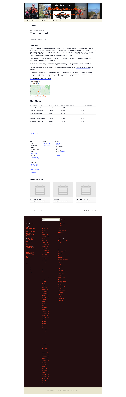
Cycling (59, 264)
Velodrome (60, 300)
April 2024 (44, 238)
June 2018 (44, 281)
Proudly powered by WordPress (52, 390)
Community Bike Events (63, 259)
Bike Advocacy (61, 246)
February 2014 (45, 370)
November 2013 (45, 376)
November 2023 (45, 244)
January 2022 (45, 256)
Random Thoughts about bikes (62, 282)
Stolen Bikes (60, 292)
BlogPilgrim (60, 253)
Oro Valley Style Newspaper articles (62, 224)
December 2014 (45, 354)
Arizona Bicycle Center (63, 240)
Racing (59, 279)
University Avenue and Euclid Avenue (40, 78)
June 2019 (44, 268)
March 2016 (44, 329)
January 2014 (45, 372)
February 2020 (45, 262)
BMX (59, 255)
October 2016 (45, 315)
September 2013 (45, 380)
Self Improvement (61, 290)
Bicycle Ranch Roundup (35, 199)
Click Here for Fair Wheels (83, 67)
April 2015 (44, 346)
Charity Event (61, 257)
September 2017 (45, 297)
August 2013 (44, 382)
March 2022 (44, 254)
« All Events (33, 25)
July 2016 (44, 321)
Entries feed (28, 268)
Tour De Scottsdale (62, 230)
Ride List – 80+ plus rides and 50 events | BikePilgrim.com (30, 252)
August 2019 (44, 266)
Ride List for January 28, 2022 (29, 239)
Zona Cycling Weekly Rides (82, 199)
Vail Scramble (61, 232)
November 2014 (45, 356)
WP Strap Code (76, 390)
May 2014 (44, 366)
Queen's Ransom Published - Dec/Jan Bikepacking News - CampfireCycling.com (30, 235)
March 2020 (44, 260)
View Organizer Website (47, 146)
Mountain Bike (61, 273)
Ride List (60, 284)
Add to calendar (36, 133)
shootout (33, 165)
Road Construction (62, 286)
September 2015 (45, 341)
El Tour (59, 268)
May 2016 (44, 325)
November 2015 (45, 337)
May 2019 (44, 270)
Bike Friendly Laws (62, 248)
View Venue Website (58, 154)
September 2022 (45, 252)
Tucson (36, 165)
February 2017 (45, 307)
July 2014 (44, 364)
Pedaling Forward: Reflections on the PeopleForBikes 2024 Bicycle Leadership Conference (30, 228)
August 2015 (44, 342)
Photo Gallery (61, 275)
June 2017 (44, 299)
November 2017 (45, 293)
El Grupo (60, 266)
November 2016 (45, 313)
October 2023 (45, 246)
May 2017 (44, 301)
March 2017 (44, 305)
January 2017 (45, 309)
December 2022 (45, 250)
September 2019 (45, 264)
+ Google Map (62, 151)
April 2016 (44, 327)
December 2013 (45, 374)
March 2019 (44, 272)
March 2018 (44, 287)
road (37, 164)
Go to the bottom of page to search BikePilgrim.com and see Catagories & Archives (45, 20)
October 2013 (45, 378)
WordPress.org (29, 272)
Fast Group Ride (34, 157)
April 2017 (44, 303)
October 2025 (45, 228)
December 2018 (45, 275)
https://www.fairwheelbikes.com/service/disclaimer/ (35, 171)
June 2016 (44, 323)
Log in (27, 266)
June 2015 (44, 344)
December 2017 (45, 291)
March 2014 (44, 368)
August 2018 (44, 279)
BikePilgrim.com (29, 241)
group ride (33, 164)
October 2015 (45, 339)
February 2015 (45, 350)
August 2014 (44, 362)
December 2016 (45, 311)
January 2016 (45, 333)
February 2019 (45, 273)
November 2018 (45, 277)
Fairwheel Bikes (47, 143)
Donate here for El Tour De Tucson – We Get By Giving (30, 256)
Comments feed (29, 270)
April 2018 (44, 285)
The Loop (60, 294)
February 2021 (45, 258)
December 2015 (45, 335)
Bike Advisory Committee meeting (62, 243)
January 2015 (45, 352)
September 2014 (45, 360)
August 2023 (44, 248)
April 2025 (44, 230)
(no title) (60, 221)
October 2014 (45, 358)
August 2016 (44, 319)
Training (59, 296)
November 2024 (45, 236)
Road (35, 160)
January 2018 (45, 289)
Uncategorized (61, 298)
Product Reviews (61, 277)
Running (60, 288)
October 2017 (45, 295)
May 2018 (44, 283)
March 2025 (44, 232)
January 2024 (45, 242)
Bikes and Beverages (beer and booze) (62, 250)
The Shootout (34, 153)
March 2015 (44, 348)
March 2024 (44, 240)
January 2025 (45, 234)
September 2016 (45, 317)
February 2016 (45, 331)
